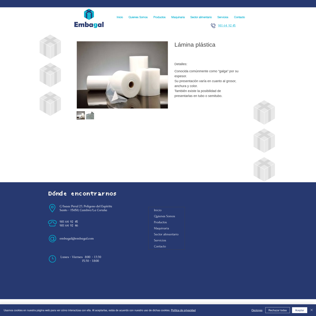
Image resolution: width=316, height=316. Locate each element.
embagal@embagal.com (77, 238)
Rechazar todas (277, 310)
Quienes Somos (164, 216)
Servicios (160, 240)
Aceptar (299, 310)
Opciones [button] (256, 310)
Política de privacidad (183, 310)
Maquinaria (161, 228)
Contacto (160, 246)
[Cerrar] (311, 310)
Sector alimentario (166, 234)
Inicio (157, 210)
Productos (160, 222)
